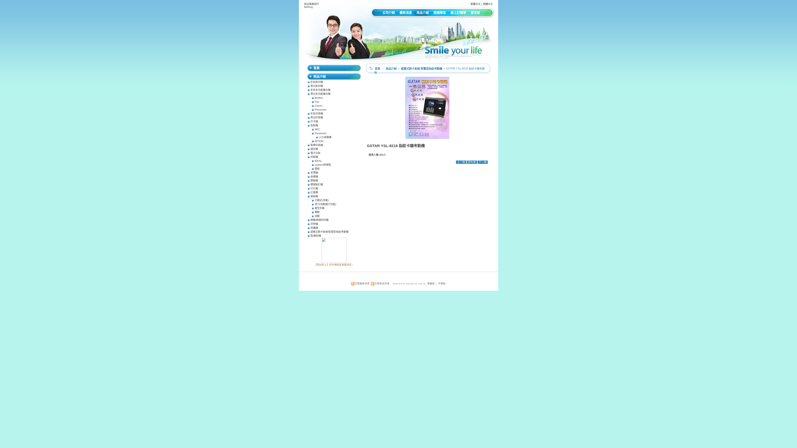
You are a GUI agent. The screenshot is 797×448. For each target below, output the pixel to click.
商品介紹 (423, 12)
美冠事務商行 (311, 4)
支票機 (314, 172)
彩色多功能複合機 (320, 90)
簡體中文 (488, 4)
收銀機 (314, 176)
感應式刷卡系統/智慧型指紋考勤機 (422, 68)
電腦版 (431, 283)
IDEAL (318, 160)
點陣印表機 (316, 145)
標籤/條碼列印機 (319, 220)
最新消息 (406, 12)
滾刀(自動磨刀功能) (325, 204)
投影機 (314, 125)
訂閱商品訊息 (382, 283)
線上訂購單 (458, 12)
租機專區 (440, 12)
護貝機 (314, 149)
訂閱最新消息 (362, 283)
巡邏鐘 (314, 227)
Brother (319, 97)
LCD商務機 (325, 137)
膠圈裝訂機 (316, 184)
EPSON (319, 141)
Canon (318, 105)
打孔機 (314, 188)
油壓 (317, 216)
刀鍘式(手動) (322, 200)
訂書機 (314, 192)
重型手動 (320, 208)
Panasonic (321, 109)
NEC (317, 129)
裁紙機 (314, 196)
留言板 (475, 12)
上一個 (461, 162)
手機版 (442, 283)
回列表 (472, 162)
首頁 (377, 68)
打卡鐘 (314, 121)
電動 (317, 212)
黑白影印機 (316, 86)
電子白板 (315, 153)
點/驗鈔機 (315, 235)
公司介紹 (389, 12)
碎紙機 (314, 157)
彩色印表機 (316, 113)
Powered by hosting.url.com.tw (409, 284)
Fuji (317, 101)
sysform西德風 (323, 164)
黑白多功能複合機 (320, 94)
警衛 (317, 168)
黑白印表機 (316, 117)
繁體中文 (475, 4)
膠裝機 (314, 180)
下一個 (483, 162)
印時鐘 (314, 224)
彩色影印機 (316, 82)
